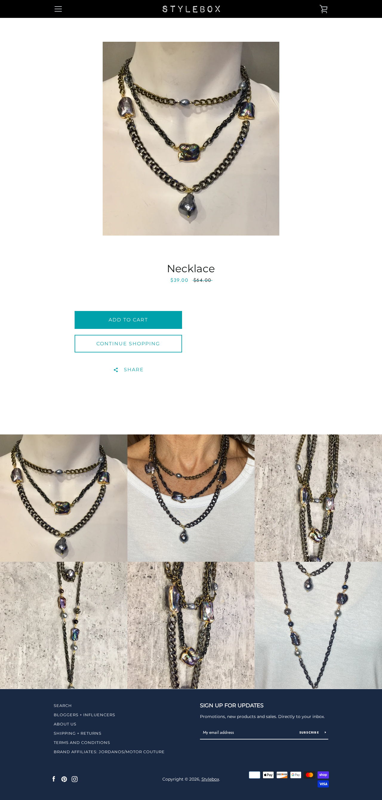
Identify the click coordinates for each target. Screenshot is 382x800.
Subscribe (310, 732)
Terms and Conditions (82, 742)
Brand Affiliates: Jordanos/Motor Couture (109, 751)
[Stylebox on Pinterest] (64, 779)
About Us (65, 724)
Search (63, 705)
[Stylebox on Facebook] (54, 779)
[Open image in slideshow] (191, 139)
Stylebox (210, 779)
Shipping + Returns (77, 733)
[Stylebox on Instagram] (75, 779)
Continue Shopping (128, 343)
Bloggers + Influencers (84, 714)
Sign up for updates (232, 705)
